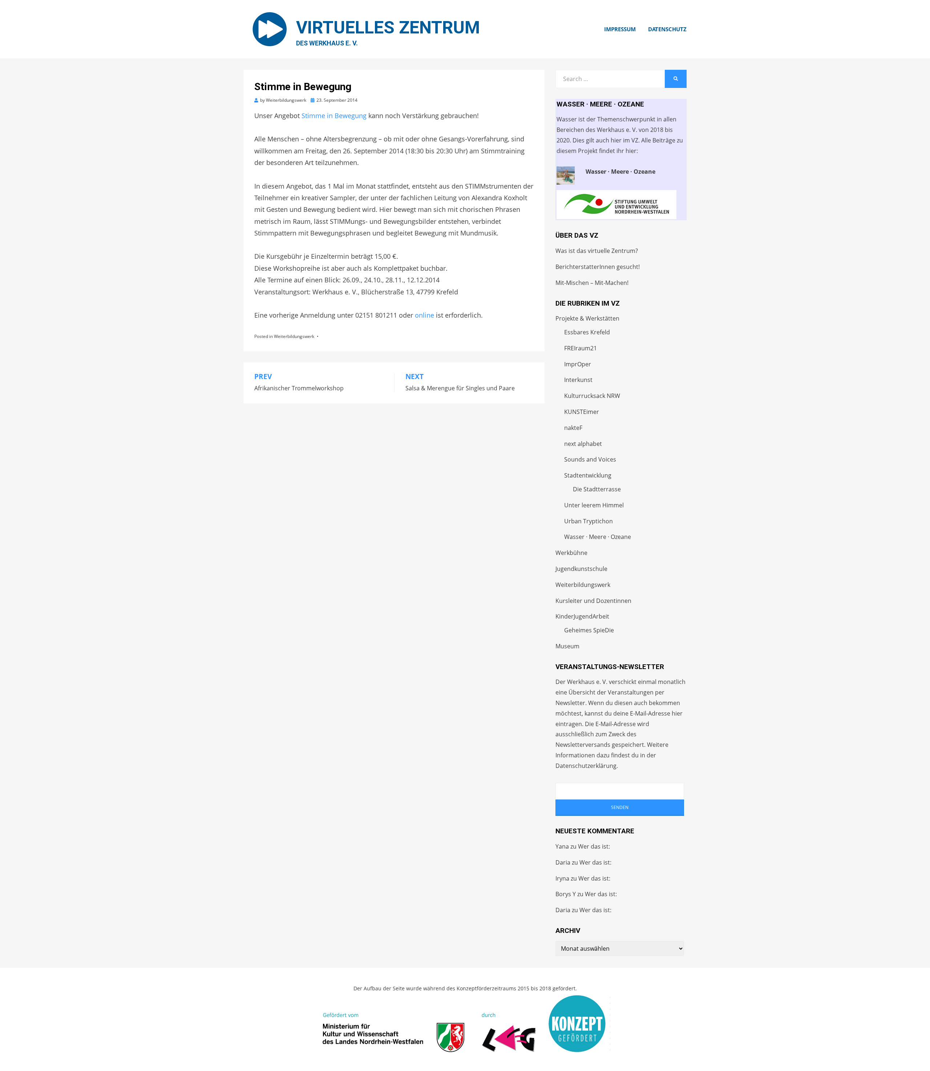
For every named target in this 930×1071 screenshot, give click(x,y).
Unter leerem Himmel (594, 505)
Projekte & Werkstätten (587, 318)
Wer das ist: (594, 846)
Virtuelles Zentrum (388, 27)
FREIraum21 (580, 348)
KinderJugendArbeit (582, 616)
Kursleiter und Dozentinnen (593, 601)
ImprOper (577, 364)
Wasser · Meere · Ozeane (597, 537)
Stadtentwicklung (587, 475)
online (424, 315)
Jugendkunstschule (581, 569)
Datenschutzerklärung (585, 766)
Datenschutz (667, 29)
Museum (567, 646)
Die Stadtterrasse (597, 489)
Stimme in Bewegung (334, 115)
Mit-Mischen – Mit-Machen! (591, 283)
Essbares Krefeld (587, 332)
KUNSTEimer (581, 412)
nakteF (573, 428)
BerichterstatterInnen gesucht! (597, 267)
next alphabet (583, 444)
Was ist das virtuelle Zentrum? (596, 251)
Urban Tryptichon (588, 521)
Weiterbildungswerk (294, 336)
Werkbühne (571, 553)
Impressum (620, 29)
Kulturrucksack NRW (592, 396)
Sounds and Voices (590, 459)
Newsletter (570, 703)
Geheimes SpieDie (589, 630)
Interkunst (578, 380)
